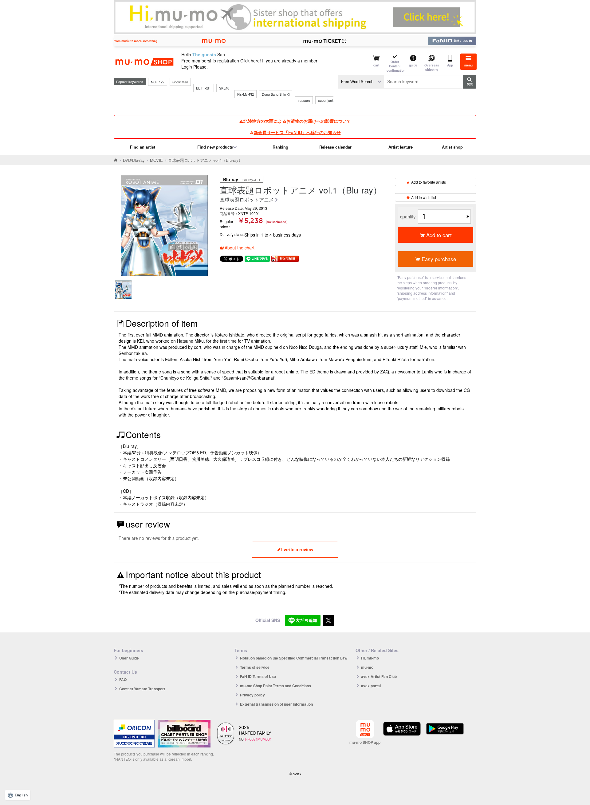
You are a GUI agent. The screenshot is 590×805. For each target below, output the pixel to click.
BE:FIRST (203, 88)
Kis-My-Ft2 (245, 94)
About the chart (239, 248)
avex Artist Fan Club (379, 676)
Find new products (215, 147)
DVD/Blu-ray (134, 160)
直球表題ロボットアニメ (247, 200)
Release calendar (335, 147)
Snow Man (180, 81)
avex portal (371, 685)
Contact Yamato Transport (142, 688)
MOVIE (156, 160)
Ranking (280, 147)
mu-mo (367, 667)
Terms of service (254, 667)
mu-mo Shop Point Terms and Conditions (275, 685)
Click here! (250, 61)
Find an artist (142, 147)
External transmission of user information (276, 704)
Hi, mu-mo (370, 658)
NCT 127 (157, 81)
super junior (327, 100)
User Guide (129, 658)
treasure (303, 100)
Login (186, 67)
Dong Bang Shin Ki (275, 94)
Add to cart (439, 235)
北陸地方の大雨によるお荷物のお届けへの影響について (297, 121)
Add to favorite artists (428, 182)
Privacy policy (252, 695)
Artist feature (400, 147)
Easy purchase (439, 259)
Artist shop (452, 147)
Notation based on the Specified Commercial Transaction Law (293, 658)
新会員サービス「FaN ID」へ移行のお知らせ (297, 132)
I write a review (297, 549)
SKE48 (224, 88)
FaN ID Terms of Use (258, 676)
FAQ (123, 679)
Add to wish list (423, 197)
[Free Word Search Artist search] (361, 82)
